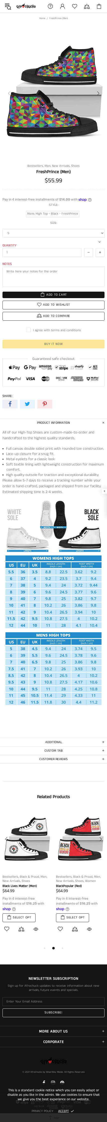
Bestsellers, (35, 166)
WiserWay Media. (54, 1072)
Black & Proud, (30, 877)
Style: (53, 205)
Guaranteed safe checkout (53, 358)
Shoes (75, 166)
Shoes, (79, 881)
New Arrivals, (61, 166)
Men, (48, 166)
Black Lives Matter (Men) (19, 886)
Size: (53, 223)
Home (42, 18)
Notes (7, 264)
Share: (7, 396)
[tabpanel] (27, 877)
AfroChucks (26, 6)
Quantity (9, 245)
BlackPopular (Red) (69, 886)
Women (90, 881)
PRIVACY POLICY (42, 1111)
